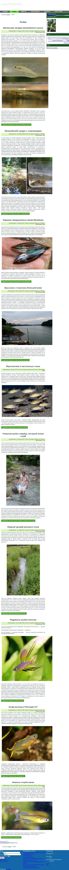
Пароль (2, 854)
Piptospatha (66, 42)
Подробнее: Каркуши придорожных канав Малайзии (16, 281)
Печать (43, 31)
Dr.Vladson (8, 869)
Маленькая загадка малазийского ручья (23, 28)
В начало (2, 842)
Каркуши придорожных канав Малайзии (23, 220)
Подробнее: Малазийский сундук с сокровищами (15, 213)
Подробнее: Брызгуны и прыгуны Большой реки (15, 360)
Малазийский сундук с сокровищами (23, 131)
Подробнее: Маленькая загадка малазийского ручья (16, 124)
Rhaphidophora (50, 38)
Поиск (47, 863)
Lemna (54, 38)
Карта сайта (58, 11)
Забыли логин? (3, 859)
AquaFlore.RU (11, 3)
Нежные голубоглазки (23, 782)
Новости (23, 11)
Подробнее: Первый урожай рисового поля (14, 613)
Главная (4, 11)
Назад (6, 842)
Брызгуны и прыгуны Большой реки (23, 288)
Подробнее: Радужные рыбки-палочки (12, 700)
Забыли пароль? (4, 861)
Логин (1, 852)
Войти (2, 858)
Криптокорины (57, 41)
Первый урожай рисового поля (23, 527)
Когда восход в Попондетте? (23, 707)
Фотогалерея (35, 11)
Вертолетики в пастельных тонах (23, 366)
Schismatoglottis (59, 38)
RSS (47, 865)
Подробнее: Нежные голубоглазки (11, 837)
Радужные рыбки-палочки (23, 620)
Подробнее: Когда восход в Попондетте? (13, 776)
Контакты (47, 11)
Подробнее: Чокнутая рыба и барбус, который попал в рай (18, 520)
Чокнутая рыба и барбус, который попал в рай (23, 435)
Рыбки (14, 11)
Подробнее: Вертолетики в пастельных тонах (14, 427)
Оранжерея (65, 38)
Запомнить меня (4, 856)
